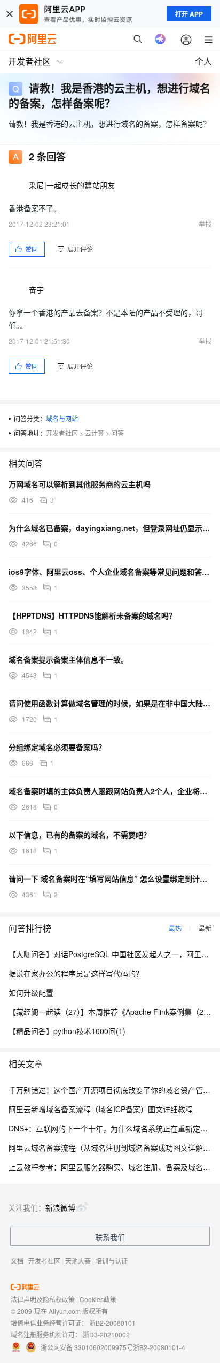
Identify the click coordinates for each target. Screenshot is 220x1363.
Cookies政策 (98, 1299)
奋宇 (36, 289)
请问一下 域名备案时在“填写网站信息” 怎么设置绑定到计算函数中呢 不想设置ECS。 (110, 878)
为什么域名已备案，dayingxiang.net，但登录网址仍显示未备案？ (110, 527)
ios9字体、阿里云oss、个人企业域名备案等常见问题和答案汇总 (110, 571)
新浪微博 (60, 1207)
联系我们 (110, 1236)
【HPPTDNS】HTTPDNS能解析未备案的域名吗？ (92, 615)
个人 (203, 61)
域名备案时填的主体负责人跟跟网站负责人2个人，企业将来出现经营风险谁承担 (110, 791)
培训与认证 (112, 1260)
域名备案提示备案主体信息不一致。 (68, 659)
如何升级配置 (31, 992)
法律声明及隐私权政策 (43, 1299)
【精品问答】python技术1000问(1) (67, 1031)
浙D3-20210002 (106, 1334)
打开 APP (189, 14)
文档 (17, 1260)
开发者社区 (62, 432)
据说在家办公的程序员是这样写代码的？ (76, 973)
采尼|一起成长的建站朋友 (72, 185)
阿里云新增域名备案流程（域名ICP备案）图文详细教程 (101, 1109)
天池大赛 (78, 1260)
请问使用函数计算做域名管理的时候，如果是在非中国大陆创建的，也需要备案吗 (110, 703)
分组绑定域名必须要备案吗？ (57, 747)
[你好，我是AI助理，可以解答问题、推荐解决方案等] (160, 39)
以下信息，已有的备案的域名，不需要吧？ (80, 834)
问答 (117, 432)
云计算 (94, 432)
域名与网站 (62, 418)
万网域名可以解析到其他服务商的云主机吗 (80, 484)
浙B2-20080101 (112, 1322)
